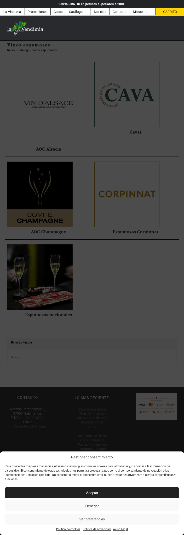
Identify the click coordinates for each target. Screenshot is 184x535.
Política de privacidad (97, 529)
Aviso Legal (120, 529)
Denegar (92, 506)
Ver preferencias (92, 519)
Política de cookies (68, 529)
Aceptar (92, 493)
